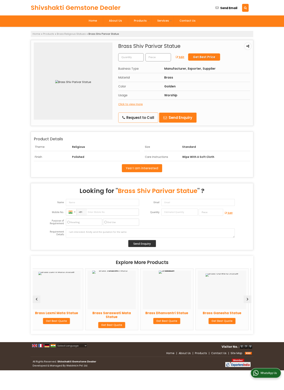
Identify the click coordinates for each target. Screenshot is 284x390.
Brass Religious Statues (71, 34)
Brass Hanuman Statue (232, 313)
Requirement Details (57, 233)
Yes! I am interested (142, 168)
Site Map (236, 353)
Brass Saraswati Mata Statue (67, 315)
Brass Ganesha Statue (177, 313)
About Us (115, 21)
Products (140, 21)
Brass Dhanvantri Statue (122, 313)
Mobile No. (58, 212)
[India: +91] (71, 212)
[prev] (36, 299)
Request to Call (140, 117)
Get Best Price (204, 57)
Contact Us (187, 21)
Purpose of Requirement (57, 222)
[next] (247, 299)
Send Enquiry (180, 117)
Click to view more (130, 104)
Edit (181, 57)
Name (60, 202)
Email (156, 202)
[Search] (245, 8)
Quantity (154, 212)
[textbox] (158, 57)
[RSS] (248, 353)
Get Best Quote (66, 325)
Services (163, 21)
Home (93, 21)
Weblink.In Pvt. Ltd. (77, 365)
